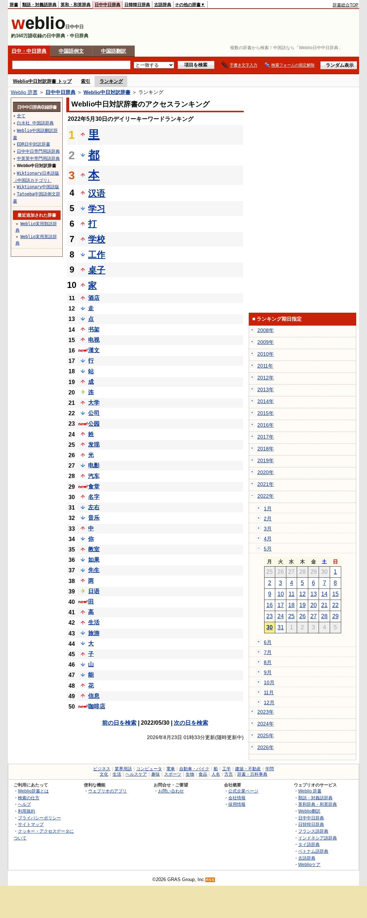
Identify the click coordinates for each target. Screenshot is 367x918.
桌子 (96, 270)
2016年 (265, 425)
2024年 (265, 724)
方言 (228, 774)
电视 (94, 340)
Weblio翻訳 (309, 811)
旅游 (94, 633)
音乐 (94, 518)
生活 (94, 622)
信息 (94, 696)
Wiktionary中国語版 (38, 186)
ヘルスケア (136, 774)
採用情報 (237, 804)
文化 (104, 774)
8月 (268, 662)
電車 (170, 769)
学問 (269, 769)
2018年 (265, 448)
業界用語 (123, 769)
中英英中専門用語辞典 (38, 158)
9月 (268, 672)
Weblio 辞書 (24, 92)
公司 (94, 413)
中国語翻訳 (113, 51)
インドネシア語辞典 (317, 838)
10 (280, 594)
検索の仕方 (28, 797)
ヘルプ (24, 804)
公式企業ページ (243, 791)
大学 (94, 402)
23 (269, 616)
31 (280, 627)
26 (302, 616)
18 (291, 605)
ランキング (111, 81)
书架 (94, 329)
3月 (268, 528)
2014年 (265, 401)
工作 (96, 254)
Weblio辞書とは (33, 791)
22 (335, 605)
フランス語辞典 (313, 831)
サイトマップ (31, 824)
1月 (268, 508)
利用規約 (26, 811)
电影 (94, 465)
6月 (268, 642)
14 (324, 594)
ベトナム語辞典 (313, 851)
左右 (94, 507)
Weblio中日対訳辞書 (107, 92)
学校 (96, 239)
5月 (268, 549)
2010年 (265, 354)
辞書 (14, 5)
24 (280, 616)
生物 (190, 774)
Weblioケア (309, 864)
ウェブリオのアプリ (107, 791)
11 (292, 594)
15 (335, 594)
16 (269, 605)
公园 (94, 424)
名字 (94, 497)
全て (21, 115)
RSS (210, 880)
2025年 (265, 735)
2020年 (265, 472)
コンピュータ (149, 769)
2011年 (265, 366)
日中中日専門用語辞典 (38, 151)
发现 (94, 444)
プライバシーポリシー (39, 817)
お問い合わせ (171, 791)
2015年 (265, 413)
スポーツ (172, 774)
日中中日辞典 (107, 5)
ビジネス (101, 769)
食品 (203, 774)
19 (302, 605)
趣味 (155, 774)
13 (313, 594)
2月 (268, 518)
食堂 (94, 486)
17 (280, 605)
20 (313, 605)
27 (313, 616)
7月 (268, 652)
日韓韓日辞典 (137, 5)
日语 (94, 591)
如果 (94, 560)
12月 (269, 702)
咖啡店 (96, 706)
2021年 (265, 484)
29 (335, 616)
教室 (94, 549)
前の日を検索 (119, 723)
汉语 (96, 193)
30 (269, 627)
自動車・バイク (194, 769)
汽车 (94, 476)
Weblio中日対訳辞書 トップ (42, 81)
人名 (215, 774)
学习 (96, 208)
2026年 (265, 747)
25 (291, 616)
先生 (94, 570)
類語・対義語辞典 (39, 5)
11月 (269, 692)
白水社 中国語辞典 (35, 123)
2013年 (265, 389)
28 (324, 616)
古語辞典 (162, 5)
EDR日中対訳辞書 (33, 144)
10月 (269, 682)
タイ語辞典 (309, 844)
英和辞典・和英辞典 (317, 804)
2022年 (265, 496)
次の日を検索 (191, 723)
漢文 (94, 350)
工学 (226, 769)
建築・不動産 (248, 769)
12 (302, 594)
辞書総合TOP (345, 5)
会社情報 (237, 797)
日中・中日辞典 (29, 51)
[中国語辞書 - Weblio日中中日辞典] (38, 27)
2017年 (265, 437)
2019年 (265, 460)
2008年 (265, 330)
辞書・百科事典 (252, 774)
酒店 (94, 298)
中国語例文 (71, 51)
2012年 (265, 377)
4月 (268, 538)
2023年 (265, 712)
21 (324, 605)
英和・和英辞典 (76, 5)
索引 (85, 81)
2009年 (265, 342)
